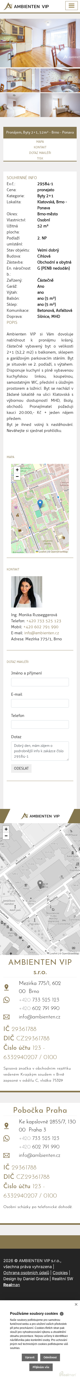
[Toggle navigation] (71, 5)
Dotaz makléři (40, 153)
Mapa (40, 142)
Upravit (29, 1357)
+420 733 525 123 (43, 620)
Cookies (60, 1272)
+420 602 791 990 (40, 626)
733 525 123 (39, 1000)
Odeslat (21, 768)
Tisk (40, 158)
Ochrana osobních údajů (26, 1272)
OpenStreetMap (59, 551)
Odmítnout (50, 1357)
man (11, 1284)
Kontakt (40, 147)
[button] (40, 504)
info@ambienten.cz (41, 632)
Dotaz (16, 736)
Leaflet (42, 551)
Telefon (17, 715)
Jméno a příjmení (26, 673)
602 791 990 (39, 1008)
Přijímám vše (41, 1367)
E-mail (16, 694)
